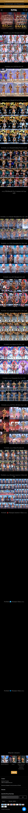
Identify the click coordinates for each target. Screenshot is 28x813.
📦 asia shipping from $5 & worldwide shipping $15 (14, 1)
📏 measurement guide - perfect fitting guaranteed (14, 3)
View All (14, 772)
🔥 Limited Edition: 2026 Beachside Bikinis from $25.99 (14, 6)
